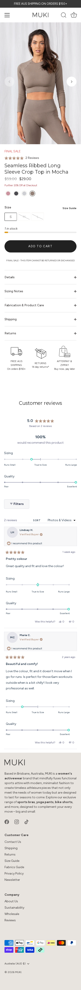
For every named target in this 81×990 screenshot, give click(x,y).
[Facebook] (6, 822)
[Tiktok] (26, 822)
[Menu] (7, 15)
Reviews (10, 920)
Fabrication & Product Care (24, 305)
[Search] (64, 16)
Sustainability (14, 908)
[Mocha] (32, 193)
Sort (37, 520)
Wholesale (11, 914)
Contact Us (12, 842)
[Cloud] (24, 193)
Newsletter (12, 880)
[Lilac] (8, 193)
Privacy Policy (14, 873)
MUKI (18, 972)
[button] (9, 82)
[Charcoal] (16, 193)
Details (9, 277)
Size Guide (69, 208)
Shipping (10, 319)
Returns (10, 333)
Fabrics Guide (14, 867)
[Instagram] (16, 822)
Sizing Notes (13, 291)
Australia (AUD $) (15, 963)
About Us (11, 901)
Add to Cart (40, 246)
